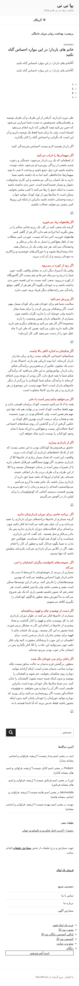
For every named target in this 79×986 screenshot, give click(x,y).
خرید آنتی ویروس (39, 952)
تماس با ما (67, 895)
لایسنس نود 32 (64, 938)
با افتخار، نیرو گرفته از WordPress (54, 976)
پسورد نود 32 (65, 929)
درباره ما (68, 903)
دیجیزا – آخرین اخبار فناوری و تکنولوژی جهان (47, 830)
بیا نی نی (65, 5)
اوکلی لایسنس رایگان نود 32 (57, 934)
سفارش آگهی (65, 910)
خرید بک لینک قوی (63, 925)
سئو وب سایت (65, 943)
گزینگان (37, 19)
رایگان (69, 948)
